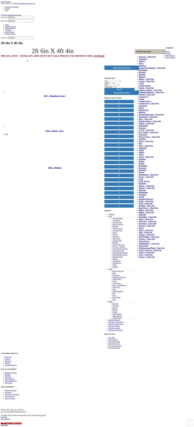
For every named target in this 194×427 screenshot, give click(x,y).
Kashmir (142, 170)
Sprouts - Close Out (147, 226)
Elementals (143, 126)
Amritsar (142, 66)
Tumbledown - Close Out (149, 244)
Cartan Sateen (145, 86)
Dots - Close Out (145, 119)
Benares (142, 77)
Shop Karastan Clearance (121, 68)
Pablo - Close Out (146, 201)
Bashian (142, 74)
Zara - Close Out (146, 255)
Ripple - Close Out (146, 212)
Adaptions (143, 59)
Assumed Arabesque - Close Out (152, 68)
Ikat (140, 143)
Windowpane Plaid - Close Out (151, 248)
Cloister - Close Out (147, 95)
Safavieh (142, 215)
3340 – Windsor (54, 167)
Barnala (142, 72)
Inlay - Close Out (146, 146)
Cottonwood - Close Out (149, 103)
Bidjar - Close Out (146, 79)
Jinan (141, 155)
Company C (144, 97)
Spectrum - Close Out (148, 223)
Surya (141, 228)
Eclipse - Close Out (146, 123)
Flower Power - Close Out (149, 137)
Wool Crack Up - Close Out (150, 250)
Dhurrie (142, 112)
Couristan (143, 106)
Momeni (142, 190)
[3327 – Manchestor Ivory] (54, 77)
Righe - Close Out (146, 210)
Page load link (5, 419)
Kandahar (143, 166)
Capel (141, 83)
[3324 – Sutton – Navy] (54, 112)
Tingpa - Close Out (147, 235)
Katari (141, 172)
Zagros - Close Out (146, 252)
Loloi (141, 179)
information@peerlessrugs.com (25, 3)
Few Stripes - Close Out (148, 132)
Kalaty (141, 161)
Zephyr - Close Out (147, 257)
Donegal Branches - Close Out (151, 115)
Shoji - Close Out (146, 219)
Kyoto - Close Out (146, 177)
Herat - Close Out (146, 141)
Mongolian (143, 192)
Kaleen (141, 163)
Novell (141, 197)
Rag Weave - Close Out (148, 208)
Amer (141, 63)
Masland (142, 183)
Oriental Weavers (146, 199)
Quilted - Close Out (147, 206)
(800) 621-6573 (20, 412)
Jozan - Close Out (146, 157)
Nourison (142, 195)
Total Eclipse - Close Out (149, 237)
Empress (142, 128)
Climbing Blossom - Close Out (151, 92)
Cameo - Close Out (146, 81)
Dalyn (141, 108)
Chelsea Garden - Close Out (150, 90)
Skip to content (5, 2)
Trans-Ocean (144, 241)
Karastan (143, 168)
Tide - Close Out (145, 232)
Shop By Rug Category (122, 93)
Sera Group (42, 415)
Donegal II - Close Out (148, 117)
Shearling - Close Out (148, 217)
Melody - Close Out (147, 188)
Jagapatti (143, 148)
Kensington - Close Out (148, 175)
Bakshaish (143, 70)
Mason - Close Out (146, 186)
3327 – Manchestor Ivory (54, 96)
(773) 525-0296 (8, 412)
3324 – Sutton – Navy (54, 131)
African (142, 61)
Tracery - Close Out (147, 239)
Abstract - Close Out (147, 57)
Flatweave (143, 135)
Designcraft (143, 110)
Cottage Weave (145, 101)
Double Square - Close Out (150, 121)
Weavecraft (143, 246)
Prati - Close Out (146, 203)
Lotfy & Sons (144, 181)
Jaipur (141, 150)
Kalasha (142, 159)
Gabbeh (142, 139)
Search (119, 89)
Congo (141, 99)
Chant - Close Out (146, 88)
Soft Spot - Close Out (147, 221)
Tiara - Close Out (146, 230)
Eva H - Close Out (146, 130)
